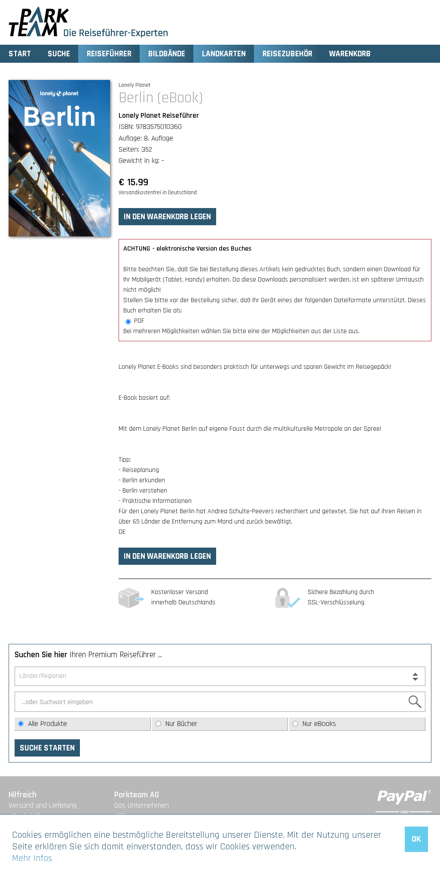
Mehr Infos (32, 858)
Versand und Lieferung (42, 805)
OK (416, 839)
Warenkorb (350, 54)
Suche (59, 54)
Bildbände (166, 54)
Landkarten (224, 54)
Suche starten (47, 748)
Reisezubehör (287, 54)
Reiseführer (109, 54)
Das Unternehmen (141, 805)
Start (20, 54)
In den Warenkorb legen (167, 216)
